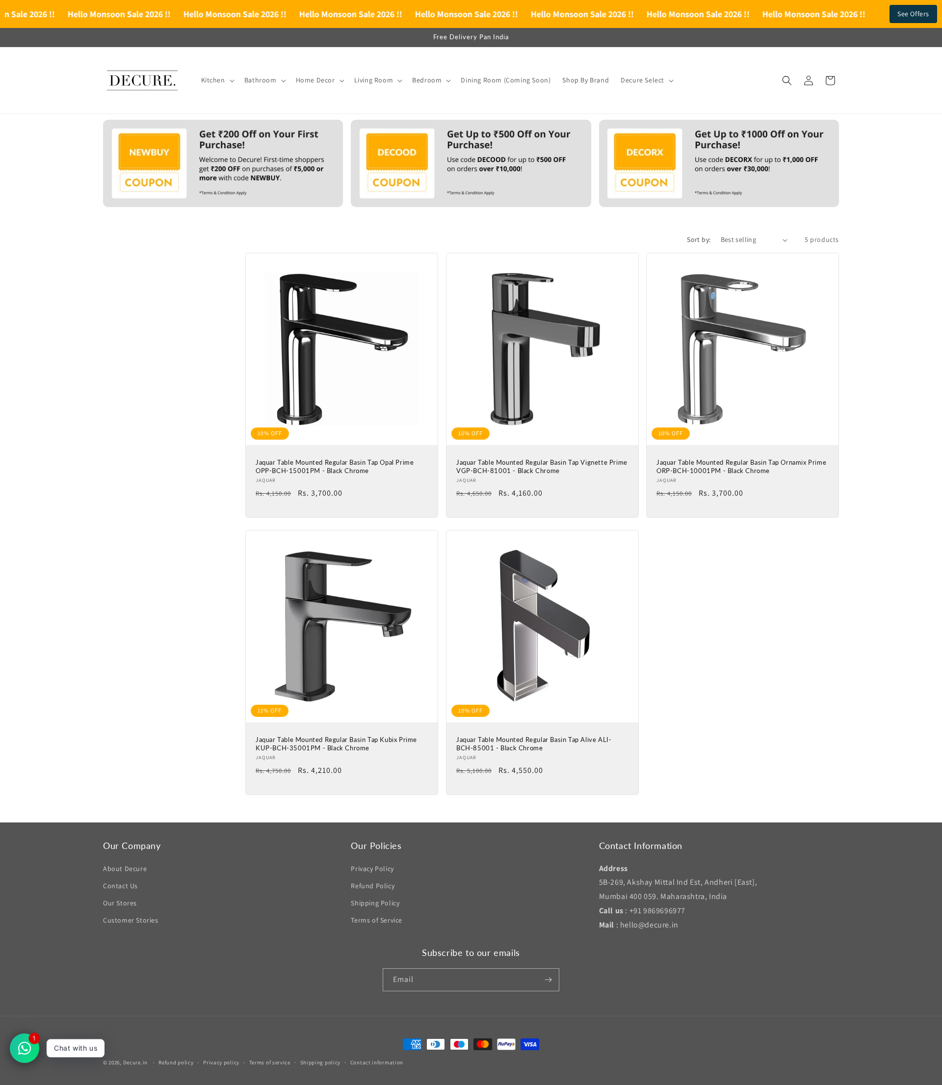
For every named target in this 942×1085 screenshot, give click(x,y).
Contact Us (120, 885)
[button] (216, 80)
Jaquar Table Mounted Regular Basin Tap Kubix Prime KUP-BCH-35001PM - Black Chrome (336, 743)
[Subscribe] (548, 979)
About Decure (125, 868)
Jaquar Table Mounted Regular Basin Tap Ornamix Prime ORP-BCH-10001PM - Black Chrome (741, 466)
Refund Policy (372, 885)
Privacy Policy (372, 868)
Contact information (376, 1062)
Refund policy (175, 1062)
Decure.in (135, 1062)
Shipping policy (320, 1062)
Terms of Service (376, 920)
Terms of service (269, 1062)
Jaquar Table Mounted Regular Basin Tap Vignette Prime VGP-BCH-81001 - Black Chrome (542, 466)
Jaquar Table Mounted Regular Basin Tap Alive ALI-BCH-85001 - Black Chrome (533, 743)
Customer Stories (130, 920)
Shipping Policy (375, 903)
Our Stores (120, 903)
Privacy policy (221, 1062)
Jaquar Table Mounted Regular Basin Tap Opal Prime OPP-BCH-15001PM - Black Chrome (335, 466)
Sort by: (698, 239)
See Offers (913, 13)
